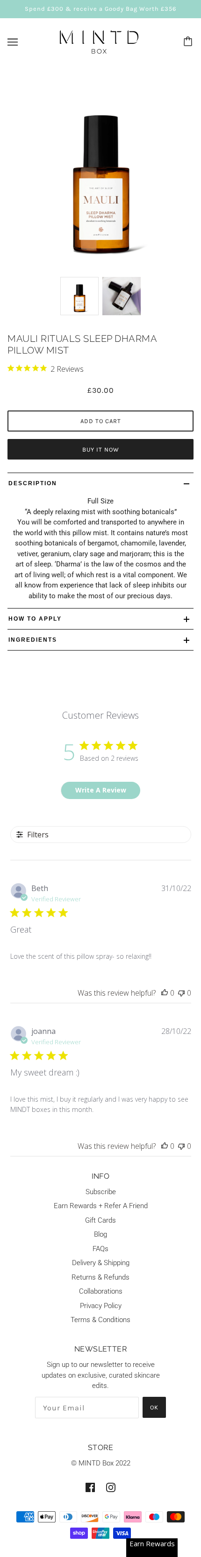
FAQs (100, 1249)
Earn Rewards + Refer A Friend (101, 1206)
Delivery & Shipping (100, 1263)
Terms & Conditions (100, 1320)
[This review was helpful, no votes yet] (164, 993)
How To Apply (35, 619)
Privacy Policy (101, 1306)
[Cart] (189, 42)
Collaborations (100, 1291)
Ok (154, 1407)
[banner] (99, 41)
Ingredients (32, 640)
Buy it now (100, 449)
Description (32, 483)
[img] (90, 1487)
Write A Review (100, 790)
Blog (100, 1234)
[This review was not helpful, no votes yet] (181, 993)
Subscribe (101, 1192)
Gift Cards (100, 1220)
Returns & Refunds (100, 1277)
